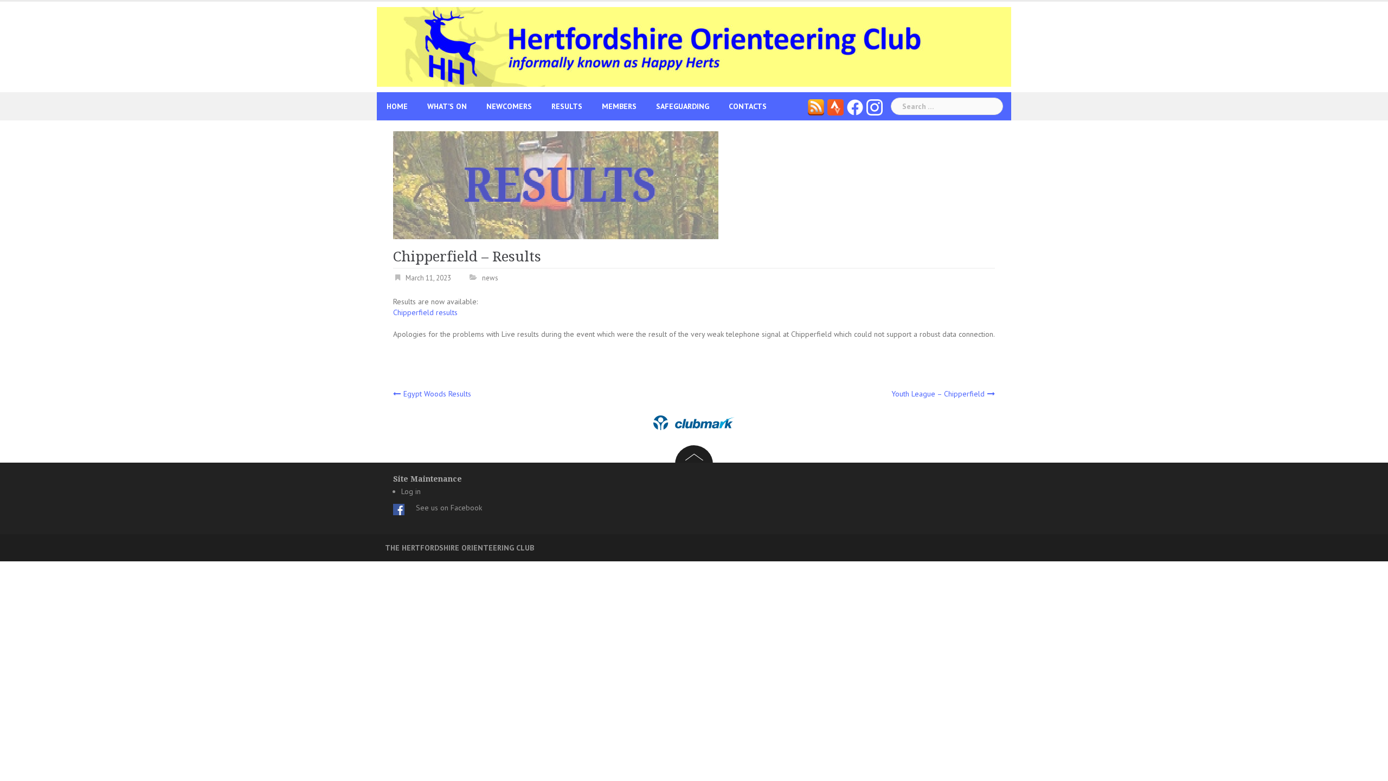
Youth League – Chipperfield (938, 394)
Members (619, 106)
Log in (411, 491)
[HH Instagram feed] (874, 106)
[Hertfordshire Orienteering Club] (694, 46)
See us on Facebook (449, 508)
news (490, 278)
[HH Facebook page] (855, 106)
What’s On (447, 106)
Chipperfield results (425, 312)
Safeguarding (682, 106)
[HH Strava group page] (835, 106)
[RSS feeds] (816, 106)
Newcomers (509, 106)
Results (566, 106)
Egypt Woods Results (437, 394)
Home (397, 106)
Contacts (748, 106)
